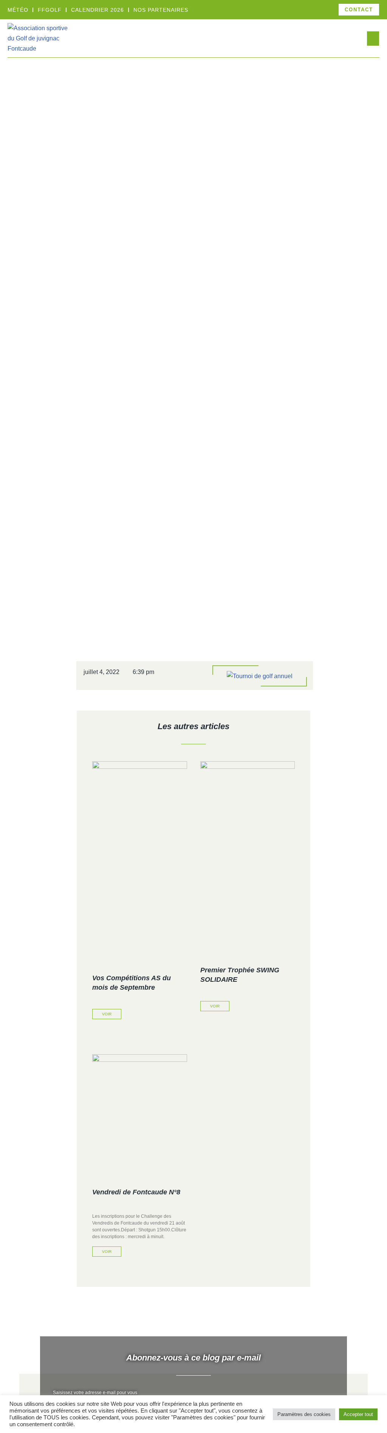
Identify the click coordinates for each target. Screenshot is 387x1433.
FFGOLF (50, 10)
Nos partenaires (160, 10)
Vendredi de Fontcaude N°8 (136, 1192)
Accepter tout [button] (358, 1414)
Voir (106, 1014)
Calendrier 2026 (97, 10)
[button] (373, 38)
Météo (18, 10)
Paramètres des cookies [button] (304, 1414)
